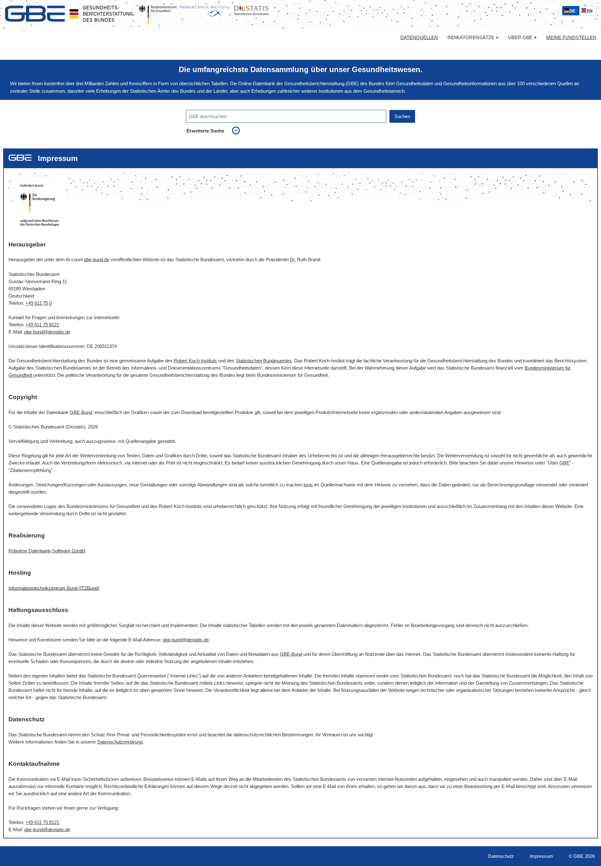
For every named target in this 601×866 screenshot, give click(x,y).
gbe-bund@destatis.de (47, 331)
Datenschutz (501, 856)
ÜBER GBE (522, 37)
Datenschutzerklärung (119, 741)
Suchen (402, 116)
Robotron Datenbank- (46, 550)
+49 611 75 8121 (42, 324)
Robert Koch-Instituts (195, 360)
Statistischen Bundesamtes (264, 360)
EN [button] (591, 11)
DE (573, 11)
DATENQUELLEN (419, 37)
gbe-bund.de (96, 259)
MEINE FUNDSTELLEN (571, 37)
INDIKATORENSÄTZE (473, 37)
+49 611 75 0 (38, 303)
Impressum (541, 856)
